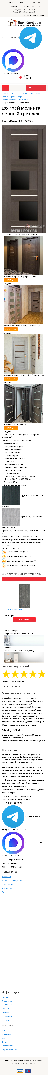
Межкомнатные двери (12, 880)
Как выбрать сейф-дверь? (13, 698)
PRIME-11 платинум (13, 609)
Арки (4, 892)
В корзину (24, 619)
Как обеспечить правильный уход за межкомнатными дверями (24, 719)
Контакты (36, 6)
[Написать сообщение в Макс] (13, 60)
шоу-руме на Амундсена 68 (22, 735)
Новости (25, 6)
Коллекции (6, 876)
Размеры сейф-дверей (33, 701)
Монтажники (12, 6)
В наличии (6, 1034)
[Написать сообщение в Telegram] (30, 37)
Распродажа (7, 1045)
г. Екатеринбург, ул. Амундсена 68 (30, 15)
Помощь (23, 2)
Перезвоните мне (10, 1049)
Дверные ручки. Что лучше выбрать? (18, 716)
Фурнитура (7, 888)
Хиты (4, 1038)
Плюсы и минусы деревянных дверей (27, 721)
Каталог (5, 1030)
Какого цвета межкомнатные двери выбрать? (22, 713)
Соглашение (7, 1016)
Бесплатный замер (10, 73)
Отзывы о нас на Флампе (13, 681)
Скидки (5, 1042)
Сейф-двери (7, 884)
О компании (35, 2)
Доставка (12, 2)
